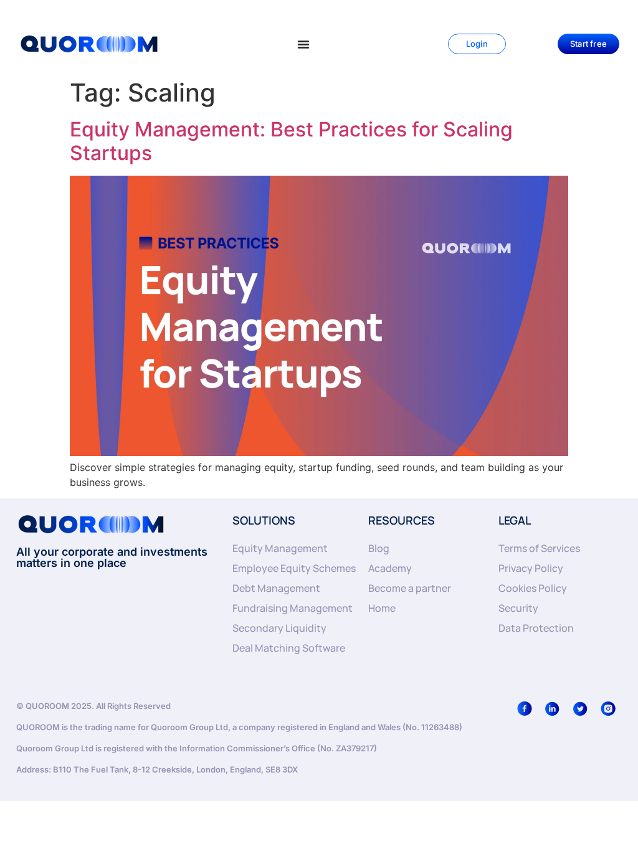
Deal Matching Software (288, 648)
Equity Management (280, 548)
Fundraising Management (292, 608)
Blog (378, 548)
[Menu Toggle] (303, 44)
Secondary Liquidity (279, 628)
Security (518, 608)
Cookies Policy (532, 588)
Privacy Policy (530, 568)
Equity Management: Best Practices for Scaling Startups (291, 141)
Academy (390, 568)
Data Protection (536, 628)
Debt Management (276, 588)
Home (382, 608)
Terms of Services (539, 548)
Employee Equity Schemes (294, 568)
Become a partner (409, 588)
